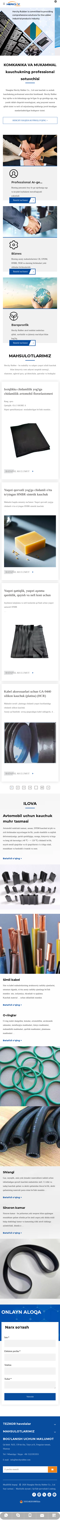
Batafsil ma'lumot (18, 471)
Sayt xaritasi (8, 1489)
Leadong (51, 1489)
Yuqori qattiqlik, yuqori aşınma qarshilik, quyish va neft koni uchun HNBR (27, 595)
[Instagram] (54, 1494)
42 (42, 787)
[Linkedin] (39, 1494)
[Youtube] (49, 1494)
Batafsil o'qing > (12, 858)
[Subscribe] (52, 1469)
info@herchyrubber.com (20, 1460)
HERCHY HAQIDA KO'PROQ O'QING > (30, 120)
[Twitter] (44, 1494)
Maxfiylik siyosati (23, 1489)
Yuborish (30, 1397)
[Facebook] (34, 1494)
